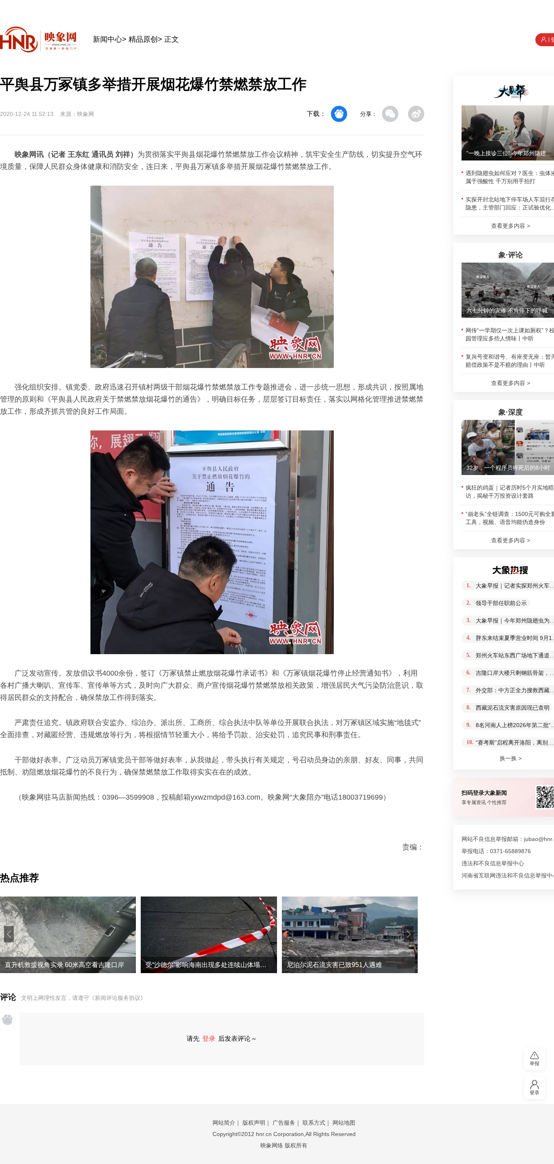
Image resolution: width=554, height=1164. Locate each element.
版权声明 (254, 1122)
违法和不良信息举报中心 (493, 863)
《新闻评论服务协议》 (117, 998)
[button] (9, 934)
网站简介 (224, 1122)
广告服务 (284, 1122)
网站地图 (344, 1122)
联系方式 (314, 1122)
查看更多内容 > (510, 226)
